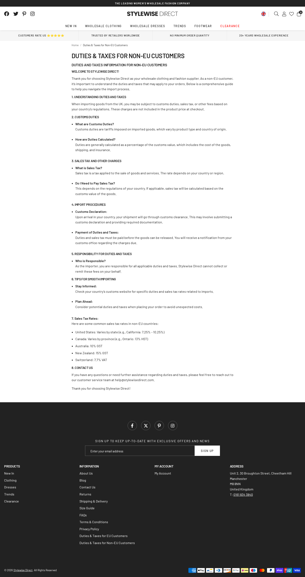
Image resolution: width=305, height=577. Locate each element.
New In (71, 26)
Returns (85, 494)
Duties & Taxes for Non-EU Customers (107, 543)
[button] (299, 14)
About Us (86, 473)
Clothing (10, 480)
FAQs (83, 515)
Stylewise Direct (152, 14)
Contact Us (87, 487)
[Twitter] (15, 13)
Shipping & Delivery (93, 501)
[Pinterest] (24, 13)
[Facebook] (6, 13)
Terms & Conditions (93, 522)
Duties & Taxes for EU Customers (103, 536)
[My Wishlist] (291, 14)
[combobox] (276, 14)
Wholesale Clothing (103, 26)
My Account (163, 473)
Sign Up (207, 451)
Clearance (230, 26)
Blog (82, 480)
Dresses (10, 487)
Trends (179, 26)
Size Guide (87, 508)
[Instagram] (32, 13)
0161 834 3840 (243, 494)
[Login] (284, 14)
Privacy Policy (89, 529)
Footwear (203, 26)
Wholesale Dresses (147, 26)
